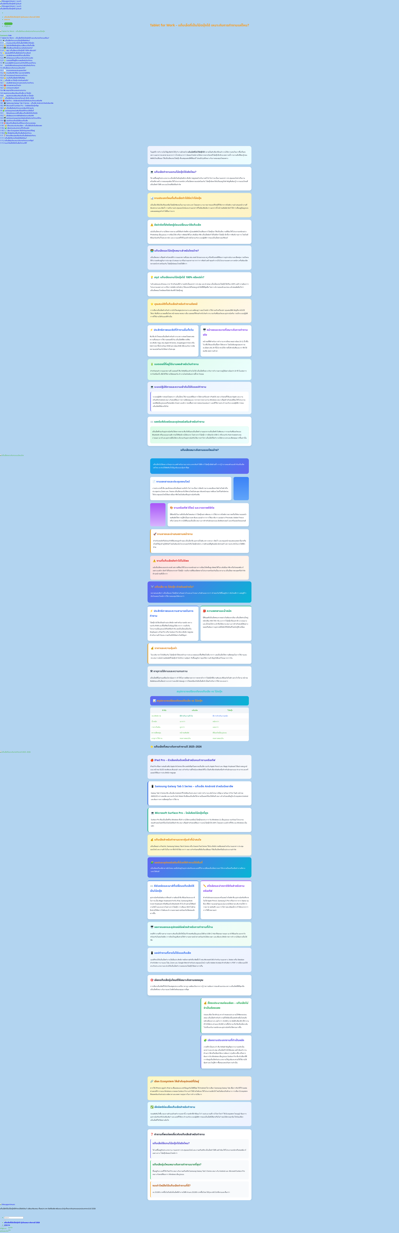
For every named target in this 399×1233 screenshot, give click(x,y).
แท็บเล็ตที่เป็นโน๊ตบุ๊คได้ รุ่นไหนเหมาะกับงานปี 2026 (22, 17)
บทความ (7, 19)
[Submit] (5, 1220)
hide (10, 35)
